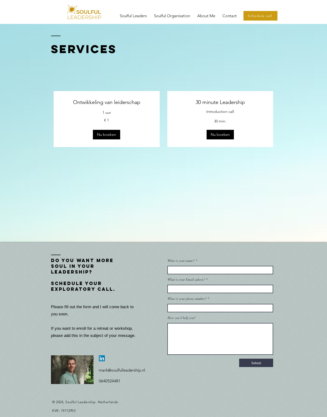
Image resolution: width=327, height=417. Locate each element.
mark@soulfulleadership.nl (122, 370)
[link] (106, 102)
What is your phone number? (187, 298)
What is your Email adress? (187, 279)
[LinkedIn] (102, 358)
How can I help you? (182, 317)
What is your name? (181, 260)
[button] (106, 134)
